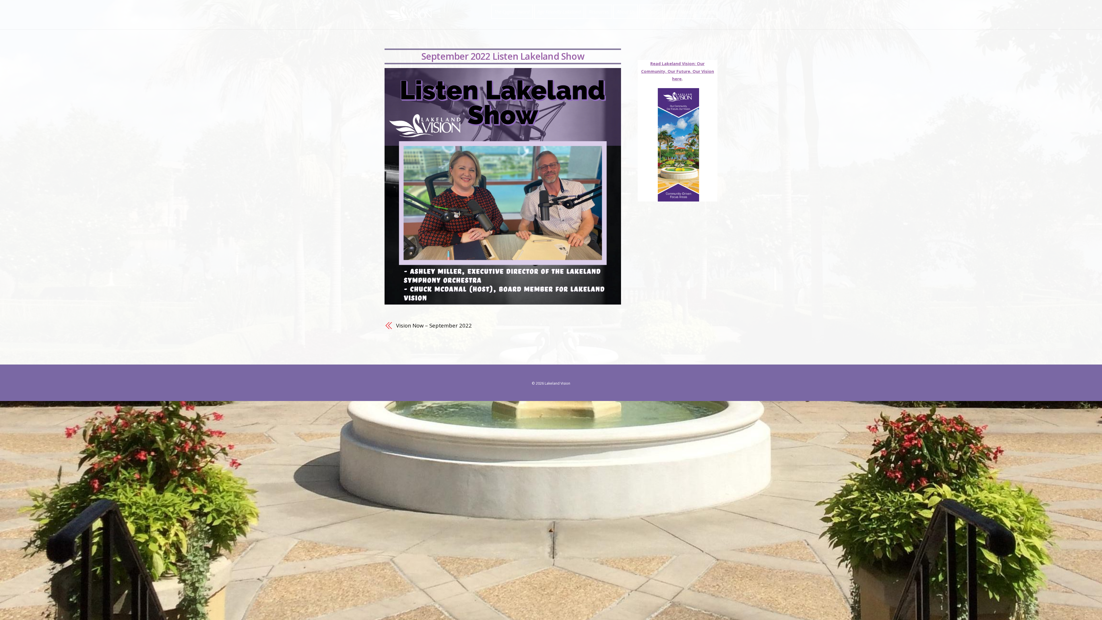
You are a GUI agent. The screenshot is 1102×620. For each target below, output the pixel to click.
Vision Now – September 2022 (434, 325)
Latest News (679, 12)
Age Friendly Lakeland (559, 12)
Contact (706, 12)
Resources (599, 12)
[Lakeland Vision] (408, 18)
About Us (626, 12)
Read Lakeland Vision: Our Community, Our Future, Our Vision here (677, 71)
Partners (651, 12)
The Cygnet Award (511, 12)
